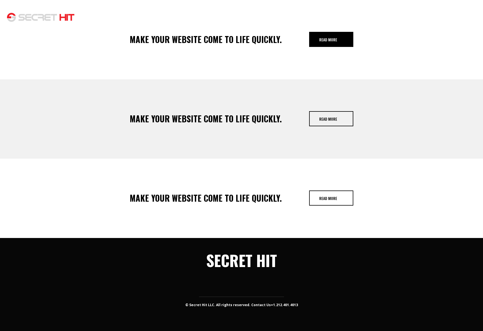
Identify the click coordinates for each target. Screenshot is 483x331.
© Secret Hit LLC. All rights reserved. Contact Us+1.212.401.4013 (241, 305)
